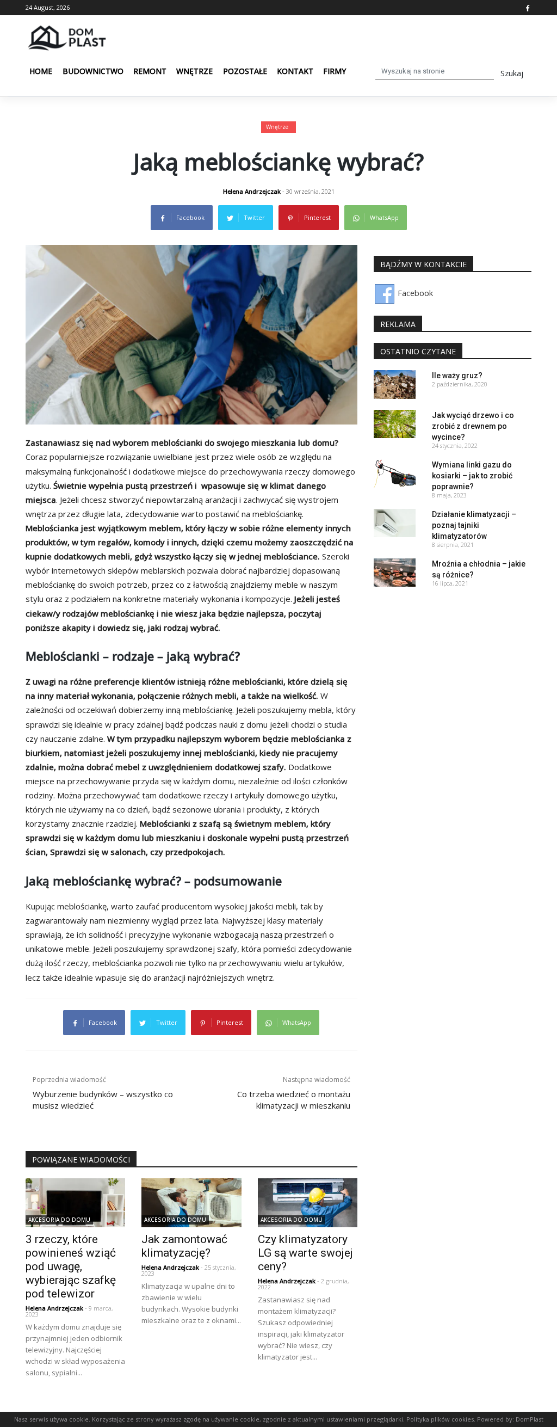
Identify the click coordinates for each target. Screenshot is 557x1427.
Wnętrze (194, 71)
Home (40, 71)
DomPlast (529, 1419)
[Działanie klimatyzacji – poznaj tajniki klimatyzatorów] (395, 522)
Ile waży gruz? (457, 375)
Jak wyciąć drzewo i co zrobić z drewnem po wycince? (473, 426)
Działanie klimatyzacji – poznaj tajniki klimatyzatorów (474, 525)
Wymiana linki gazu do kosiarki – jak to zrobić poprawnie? (472, 475)
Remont (149, 71)
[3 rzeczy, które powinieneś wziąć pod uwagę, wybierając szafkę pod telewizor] (75, 1202)
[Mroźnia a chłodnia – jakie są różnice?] (395, 572)
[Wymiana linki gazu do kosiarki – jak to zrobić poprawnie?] (395, 473)
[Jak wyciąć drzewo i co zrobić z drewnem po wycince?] (395, 423)
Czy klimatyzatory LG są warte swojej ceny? (305, 1253)
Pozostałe (245, 71)
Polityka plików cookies (439, 1419)
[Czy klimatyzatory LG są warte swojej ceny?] (307, 1202)
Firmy (334, 71)
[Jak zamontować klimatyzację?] (191, 1202)
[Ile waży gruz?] (395, 383)
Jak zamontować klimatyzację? (184, 1246)
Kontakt (295, 71)
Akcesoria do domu (59, 1220)
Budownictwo (93, 71)
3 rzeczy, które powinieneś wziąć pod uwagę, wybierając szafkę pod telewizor (71, 1266)
